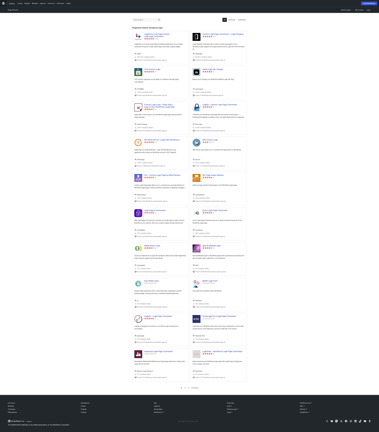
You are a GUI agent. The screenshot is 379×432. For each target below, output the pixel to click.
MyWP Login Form (210, 281)
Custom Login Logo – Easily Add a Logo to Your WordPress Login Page (159, 106)
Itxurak (83, 406)
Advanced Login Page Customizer (158, 351)
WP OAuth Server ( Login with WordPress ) (162, 140)
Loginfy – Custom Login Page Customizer (219, 105)
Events (229, 406)
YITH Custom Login (152, 69)
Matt (302, 406)
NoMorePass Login (152, 246)
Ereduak (83, 412)
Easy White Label (151, 281)
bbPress (303, 409)
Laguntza (157, 406)
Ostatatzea (11, 409)
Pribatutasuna (12, 412)
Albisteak (11, 406)
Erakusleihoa (85, 403)
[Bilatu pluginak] (159, 20)
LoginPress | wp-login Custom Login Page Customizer (157, 35)
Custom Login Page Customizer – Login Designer (223, 34)
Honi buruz (11, 403)
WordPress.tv (159, 412)
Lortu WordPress (369, 3)
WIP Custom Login (210, 140)
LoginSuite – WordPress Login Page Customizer (222, 351)
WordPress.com (306, 403)
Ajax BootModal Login (211, 246)
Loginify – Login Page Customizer (158, 316)
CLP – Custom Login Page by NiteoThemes (162, 175)
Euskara (29, 421)
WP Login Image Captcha (212, 175)
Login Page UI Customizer (155, 210)
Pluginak (83, 409)
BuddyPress (305, 412)
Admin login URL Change (212, 69)
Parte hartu (230, 403)
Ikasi (155, 403)
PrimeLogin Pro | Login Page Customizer (219, 316)
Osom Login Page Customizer (214, 210)
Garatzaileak (158, 409)
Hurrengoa (194, 388)
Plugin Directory (13, 10)
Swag (229, 412)
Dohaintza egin (233, 409)
